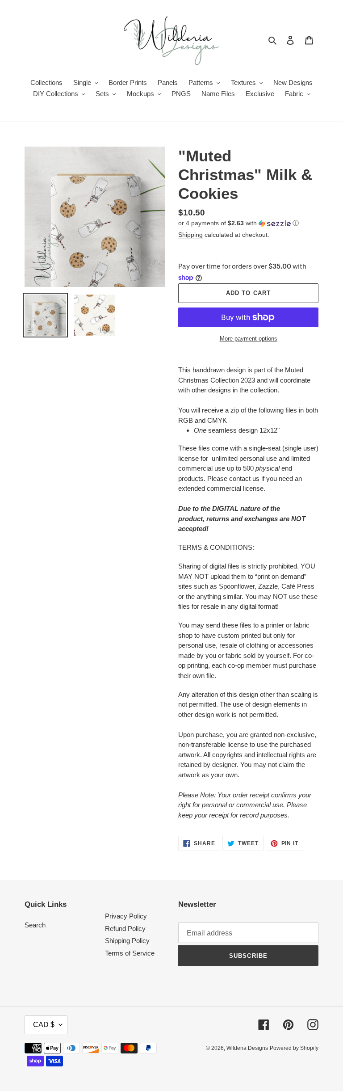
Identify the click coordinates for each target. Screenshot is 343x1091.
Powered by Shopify (294, 1048)
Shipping (190, 234)
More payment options (248, 338)
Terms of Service (130, 953)
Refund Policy (125, 928)
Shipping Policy (127, 940)
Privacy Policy (126, 916)
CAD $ (43, 1024)
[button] (238, 223)
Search (35, 925)
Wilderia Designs (247, 1048)
